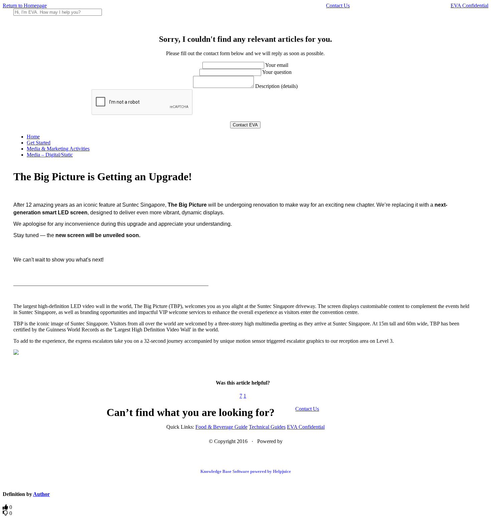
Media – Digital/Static (50, 155)
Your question (277, 72)
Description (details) (276, 86)
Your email (276, 65)
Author (41, 494)
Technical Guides (267, 427)
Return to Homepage (25, 5)
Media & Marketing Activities (58, 148)
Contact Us (338, 5)
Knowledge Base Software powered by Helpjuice (245, 471)
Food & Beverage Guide (221, 427)
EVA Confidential (469, 5)
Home (33, 136)
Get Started (38, 142)
